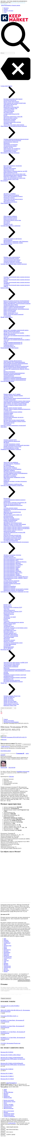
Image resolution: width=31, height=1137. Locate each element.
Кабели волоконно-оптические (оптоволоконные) (16, 300)
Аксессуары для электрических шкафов (14, 332)
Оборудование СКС (6, 203)
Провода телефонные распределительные (14, 306)
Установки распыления (9, 399)
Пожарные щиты (8, 414)
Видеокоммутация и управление (12, 539)
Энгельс (6, 968)
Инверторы (6, 668)
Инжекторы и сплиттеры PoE (11, 107)
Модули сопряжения (9, 466)
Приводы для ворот (9, 641)
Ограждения (7, 618)
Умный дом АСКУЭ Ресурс (11, 702)
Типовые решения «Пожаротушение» (13, 395)
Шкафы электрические (9, 334)
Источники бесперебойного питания (13, 681)
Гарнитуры (6, 480)
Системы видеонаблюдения (11, 540)
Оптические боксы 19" (9, 346)
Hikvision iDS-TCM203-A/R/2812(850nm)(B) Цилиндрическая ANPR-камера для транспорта (13, 1064)
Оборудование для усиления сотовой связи (15, 103)
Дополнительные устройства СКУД (13, 611)
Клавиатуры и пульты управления (12, 536)
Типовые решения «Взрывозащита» (13, 360)
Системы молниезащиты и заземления (10, 225)
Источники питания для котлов (12, 680)
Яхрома (6, 971)
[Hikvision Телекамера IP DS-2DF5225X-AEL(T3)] (14, 737)
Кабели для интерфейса (10, 311)
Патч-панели (7, 221)
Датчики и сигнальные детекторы (12, 555)
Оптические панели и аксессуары (12, 220)
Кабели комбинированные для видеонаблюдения (16, 309)
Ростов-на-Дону (8, 956)
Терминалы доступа (9, 614)
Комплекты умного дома (10, 705)
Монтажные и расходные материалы (10, 152)
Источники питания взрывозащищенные (14, 373)
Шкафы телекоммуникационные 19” (13, 343)
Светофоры (6, 615)
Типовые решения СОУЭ (10, 439)
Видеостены (7, 498)
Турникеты (6, 621)
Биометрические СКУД (10, 623)
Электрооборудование (6, 244)
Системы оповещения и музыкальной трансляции (16, 445)
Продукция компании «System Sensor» (13, 559)
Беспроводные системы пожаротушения (14, 420)
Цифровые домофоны (9, 470)
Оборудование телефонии (10, 216)
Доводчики (6, 608)
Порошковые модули (9, 422)
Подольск (6, 951)
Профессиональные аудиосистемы (12, 446)
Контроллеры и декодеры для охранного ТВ (15, 502)
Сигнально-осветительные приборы (13, 411)
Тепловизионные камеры (10, 146)
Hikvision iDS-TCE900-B (7, 1052)
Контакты (14, 2)
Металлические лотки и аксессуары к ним (14, 174)
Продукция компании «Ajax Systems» (13, 564)
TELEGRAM (12, 767)
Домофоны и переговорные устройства (11, 449)
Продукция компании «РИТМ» (12, 574)
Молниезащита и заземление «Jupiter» (13, 242)
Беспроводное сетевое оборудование (13, 99)
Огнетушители (7, 424)
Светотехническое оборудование (12, 259)
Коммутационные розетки (10, 217)
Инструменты (4, 180)
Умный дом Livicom (9, 700)
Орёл (5, 944)
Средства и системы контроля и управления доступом (14, 591)
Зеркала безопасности (9, 610)
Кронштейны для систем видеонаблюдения (15, 509)
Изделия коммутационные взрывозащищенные (16, 363)
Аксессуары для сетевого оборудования (14, 124)
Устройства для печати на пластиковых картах (15, 627)
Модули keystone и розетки (10, 118)
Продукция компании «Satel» (11, 568)
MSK (5, 938)
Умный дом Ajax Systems (10, 701)
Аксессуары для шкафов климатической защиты (16, 330)
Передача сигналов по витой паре (12, 535)
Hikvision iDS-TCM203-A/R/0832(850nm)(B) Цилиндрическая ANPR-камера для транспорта (13, 1058)
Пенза (5, 947)
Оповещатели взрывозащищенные (12, 377)
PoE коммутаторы (8, 112)
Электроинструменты (9, 200)
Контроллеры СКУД (9, 612)
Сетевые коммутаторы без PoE (11, 114)
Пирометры (7, 143)
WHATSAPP (4, 767)
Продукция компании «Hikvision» (12, 563)
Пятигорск (6, 953)
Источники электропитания (11, 636)
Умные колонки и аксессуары (11, 704)
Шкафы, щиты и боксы (6, 317)
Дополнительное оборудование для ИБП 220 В (16, 662)
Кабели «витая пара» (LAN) (11, 313)
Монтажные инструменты (10, 201)
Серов (5, 959)
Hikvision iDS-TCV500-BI (7, 1079)
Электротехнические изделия (11, 258)
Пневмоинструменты (9, 197)
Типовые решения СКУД (10, 633)
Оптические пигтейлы (9, 120)
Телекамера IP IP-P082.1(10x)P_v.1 (9, 1016)
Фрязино (6, 963)
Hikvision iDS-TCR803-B (7, 1069)
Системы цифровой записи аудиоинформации (15, 473)
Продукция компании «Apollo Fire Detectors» (15, 561)
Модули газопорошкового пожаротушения (15, 421)
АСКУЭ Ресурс (8, 579)
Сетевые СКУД (7, 625)
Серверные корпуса (9, 345)
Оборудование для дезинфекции (12, 148)
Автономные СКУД (9, 626)
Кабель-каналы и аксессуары (11, 179)
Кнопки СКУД (7, 604)
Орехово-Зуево (7, 945)
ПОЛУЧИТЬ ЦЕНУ (6, 750)
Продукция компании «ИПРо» (11, 570)
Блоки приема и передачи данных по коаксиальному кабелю (13, 530)
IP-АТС (5, 115)
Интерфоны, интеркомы (10, 476)
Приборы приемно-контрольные (12, 583)
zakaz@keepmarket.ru (6, 5)
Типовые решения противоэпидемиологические (16, 139)
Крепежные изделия (9, 169)
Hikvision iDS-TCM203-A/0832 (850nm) (11, 1054)
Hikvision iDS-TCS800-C (7, 1073)
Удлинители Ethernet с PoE (10, 108)
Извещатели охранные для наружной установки (16, 589)
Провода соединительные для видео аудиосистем (16, 302)
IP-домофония (7, 465)
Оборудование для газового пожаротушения (15, 403)
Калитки (6, 619)
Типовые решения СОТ (10, 521)
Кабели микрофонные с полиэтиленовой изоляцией (17, 303)
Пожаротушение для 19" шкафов (12, 394)
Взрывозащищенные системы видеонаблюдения (16, 366)
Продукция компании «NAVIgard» (12, 571)
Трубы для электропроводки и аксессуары (14, 178)
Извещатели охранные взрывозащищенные (15, 379)
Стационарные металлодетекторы (12, 140)
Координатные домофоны (10, 467)
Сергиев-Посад (7, 957)
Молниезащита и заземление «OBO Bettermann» (16, 241)
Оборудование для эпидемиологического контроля (14, 126)
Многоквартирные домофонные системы (14, 477)
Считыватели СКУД (9, 629)
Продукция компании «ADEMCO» (13, 575)
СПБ (5, 962)
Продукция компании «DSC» (11, 560)
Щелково (6, 964)
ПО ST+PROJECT (8, 648)
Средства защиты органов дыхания (13, 407)
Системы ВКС (7, 645)
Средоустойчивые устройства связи (13, 484)
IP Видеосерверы (8, 513)
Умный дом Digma (8, 698)
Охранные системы (9, 556)
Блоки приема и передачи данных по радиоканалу (16, 527)
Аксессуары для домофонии (11, 462)
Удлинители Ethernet (9, 111)
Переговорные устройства (10, 474)
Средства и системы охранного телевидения (12, 485)
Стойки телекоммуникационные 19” (13, 342)
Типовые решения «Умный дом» (12, 696)
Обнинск (6, 940)
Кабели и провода (5, 287)
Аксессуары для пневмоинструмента (13, 196)
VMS (5, 506)
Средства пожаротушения (7, 381)
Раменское (6, 955)
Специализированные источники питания (14, 669)
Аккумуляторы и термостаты (11, 665)
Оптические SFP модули (10, 100)
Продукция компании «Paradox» (12, 567)
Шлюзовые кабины (9, 631)
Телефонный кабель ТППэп (11, 305)
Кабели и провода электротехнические (14, 307)
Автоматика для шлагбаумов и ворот (13, 642)
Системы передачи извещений (11, 580)
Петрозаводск (7, 949)
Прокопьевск (7, 952)
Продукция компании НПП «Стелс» (13, 572)
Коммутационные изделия (10, 172)
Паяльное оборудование (10, 168)
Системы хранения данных (11, 508)
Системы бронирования (10, 644)
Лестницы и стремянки (10, 193)
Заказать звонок (16, 5)
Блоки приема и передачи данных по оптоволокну (17, 528)
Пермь (5, 948)
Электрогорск (7, 966)
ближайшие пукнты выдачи (23, 771)
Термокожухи (7, 510)
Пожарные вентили (9, 416)
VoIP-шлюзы (7, 478)
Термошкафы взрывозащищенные (12, 365)
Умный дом (4, 683)
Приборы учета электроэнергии (12, 257)
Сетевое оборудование (6, 86)
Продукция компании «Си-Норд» (12, 565)
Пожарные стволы (8, 397)
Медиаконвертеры (8, 105)
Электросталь (7, 967)
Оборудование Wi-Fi (9, 109)
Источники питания (6, 649)
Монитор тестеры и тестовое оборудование (15, 524)
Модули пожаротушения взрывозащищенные (15, 367)
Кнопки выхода (8, 606)
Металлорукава (8, 167)
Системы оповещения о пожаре (12, 444)
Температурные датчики (10, 151)
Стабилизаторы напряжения (11, 666)
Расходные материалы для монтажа (13, 165)
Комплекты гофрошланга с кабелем (13, 176)
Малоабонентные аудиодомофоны (12, 471)
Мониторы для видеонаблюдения (12, 512)
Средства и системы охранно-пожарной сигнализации (15, 542)
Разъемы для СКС (8, 224)
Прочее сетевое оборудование (11, 101)
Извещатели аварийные (10, 586)
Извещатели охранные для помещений (14, 590)
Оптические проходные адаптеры (12, 122)
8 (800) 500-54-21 (5, 746)
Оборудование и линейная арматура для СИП (15, 171)
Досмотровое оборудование (11, 634)
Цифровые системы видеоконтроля (13, 525)
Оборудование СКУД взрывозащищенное (14, 362)
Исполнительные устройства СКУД (13, 607)
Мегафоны (6, 442)
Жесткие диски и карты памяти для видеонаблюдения (13, 515)
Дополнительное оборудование (12, 664)
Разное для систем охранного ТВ (12, 504)
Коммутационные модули (10, 219)
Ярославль (6, 970)
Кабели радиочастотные (10, 310)
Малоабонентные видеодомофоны (12, 469)
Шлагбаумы (7, 638)
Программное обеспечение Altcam (12, 538)
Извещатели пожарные (9, 587)
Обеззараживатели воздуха (10, 150)
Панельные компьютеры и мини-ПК (13, 116)
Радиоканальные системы (10, 582)
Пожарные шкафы (8, 413)
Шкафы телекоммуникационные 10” (13, 338)
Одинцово (6, 941)
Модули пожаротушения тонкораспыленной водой (17, 398)
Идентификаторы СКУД (10, 630)
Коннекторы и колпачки (10, 119)
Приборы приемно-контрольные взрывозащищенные (12, 375)
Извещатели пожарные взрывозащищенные (15, 378)
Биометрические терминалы (11, 141)
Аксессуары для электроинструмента (13, 199)
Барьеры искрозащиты (9, 371)
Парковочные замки (9, 646)
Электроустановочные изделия (11, 261)
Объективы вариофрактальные (11, 518)
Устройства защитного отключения (13, 262)
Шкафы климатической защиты (12, 331)
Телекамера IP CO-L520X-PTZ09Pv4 (10, 1005)
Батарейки (6, 673)
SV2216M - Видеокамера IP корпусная (10, 1043)
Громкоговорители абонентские (12, 441)
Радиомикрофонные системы (11, 448)
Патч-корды (7, 223)
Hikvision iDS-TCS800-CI (7, 1076)
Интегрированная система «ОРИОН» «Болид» (16, 578)
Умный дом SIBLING (9, 697)
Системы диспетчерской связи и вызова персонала (14, 264)
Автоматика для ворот (9, 640)
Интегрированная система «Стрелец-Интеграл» (16, 576)
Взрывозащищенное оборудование (9, 347)
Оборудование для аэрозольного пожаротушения (16, 402)
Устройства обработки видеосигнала (13, 505)
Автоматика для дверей (10, 617)
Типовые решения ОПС (10, 557)
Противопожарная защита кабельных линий (15, 175)
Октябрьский (7, 943)
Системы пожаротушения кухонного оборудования (17, 401)
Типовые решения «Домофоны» (12, 463)
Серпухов (6, 960)
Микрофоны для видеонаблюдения (13, 523)
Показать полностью (6, 998)
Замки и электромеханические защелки (14, 622)
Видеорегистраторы (9, 517)
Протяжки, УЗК (8, 123)
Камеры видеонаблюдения (10, 520)
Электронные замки (9, 637)
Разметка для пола (8, 147)
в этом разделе (11, 1123)
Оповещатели (7, 584)
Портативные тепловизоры (11, 144)
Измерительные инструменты (11, 195)
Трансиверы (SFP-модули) (10, 104)
